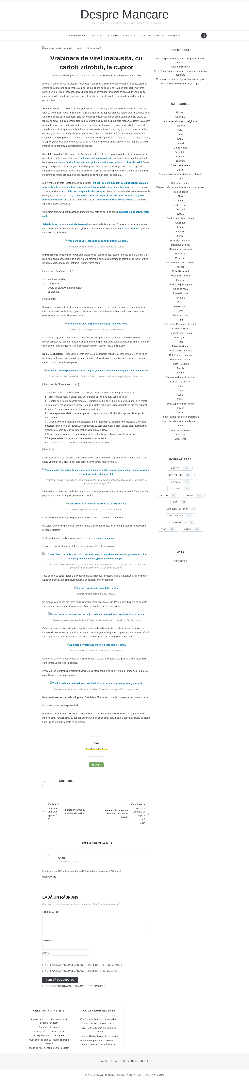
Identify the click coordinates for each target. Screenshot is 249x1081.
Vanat (180, 425)
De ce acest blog (167, 35)
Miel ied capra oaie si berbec (180, 262)
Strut (180, 390)
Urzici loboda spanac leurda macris (180, 421)
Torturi (180, 412)
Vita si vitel (135, 75)
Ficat (180, 196)
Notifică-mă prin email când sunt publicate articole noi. (82, 971)
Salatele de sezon (52, 224)
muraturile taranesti (77, 224)
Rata (180, 342)
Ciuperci (180, 161)
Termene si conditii (135, 1061)
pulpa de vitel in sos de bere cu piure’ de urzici (116, 162)
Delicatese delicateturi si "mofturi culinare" (180, 174)
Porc (180, 320)
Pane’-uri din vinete (180, 66)
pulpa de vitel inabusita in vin (96, 158)
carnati (180, 143)
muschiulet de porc (179, 509)
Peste (180, 302)
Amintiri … (180, 117)
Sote (180, 386)
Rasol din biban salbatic (106, 1019)
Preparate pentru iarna (180, 333)
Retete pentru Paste (180, 359)
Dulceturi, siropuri (180, 183)
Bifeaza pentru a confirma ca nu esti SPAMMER (74, 986)
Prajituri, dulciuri (180, 328)
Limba (180, 236)
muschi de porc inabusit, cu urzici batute (115, 183)
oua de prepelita (179, 522)
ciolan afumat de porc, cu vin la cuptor (109, 187)
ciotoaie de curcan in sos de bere (115, 199)
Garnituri (180, 209)
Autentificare (180, 561)
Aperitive (180, 125)
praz (167, 529)
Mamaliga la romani (180, 240)
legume (192, 495)
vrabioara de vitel (96, 749)
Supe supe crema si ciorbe (180, 403)
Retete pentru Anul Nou (180, 350)
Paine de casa (180, 289)
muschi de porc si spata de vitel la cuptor (83, 191)
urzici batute (135, 212)
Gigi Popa (68, 75)
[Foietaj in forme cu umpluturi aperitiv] (55, 811)
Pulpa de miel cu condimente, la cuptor (180, 83)
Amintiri (145, 35)
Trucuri (112, 35)
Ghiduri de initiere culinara (180, 218)
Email (46, 953)
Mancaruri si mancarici (180, 249)
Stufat (180, 395)
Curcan (180, 170)
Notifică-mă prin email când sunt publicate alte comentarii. (84, 965)
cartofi (179, 468)
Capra (180, 139)
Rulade (180, 368)
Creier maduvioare (180, 165)
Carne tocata (180, 148)
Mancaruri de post (180, 245)
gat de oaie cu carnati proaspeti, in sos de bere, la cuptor (102, 195)
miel (179, 502)
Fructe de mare (180, 205)
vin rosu (136, 228)
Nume (46, 940)
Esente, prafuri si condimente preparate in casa (180, 187)
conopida (179, 488)
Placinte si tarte (180, 315)
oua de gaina (179, 516)
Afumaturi (180, 112)
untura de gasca (105, 538)
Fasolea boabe (180, 192)
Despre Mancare (124, 14)
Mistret (180, 267)
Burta (180, 134)
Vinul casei (180, 434)
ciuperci (123, 212)
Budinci (180, 130)
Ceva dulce (180, 152)
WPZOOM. (159, 1075)
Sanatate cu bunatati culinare (180, 377)
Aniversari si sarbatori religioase (180, 121)
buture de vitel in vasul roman (74, 162)
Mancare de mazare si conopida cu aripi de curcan (116, 813)
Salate (180, 372)
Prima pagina (78, 35)
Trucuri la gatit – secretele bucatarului (180, 417)
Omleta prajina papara (180, 284)
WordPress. (107, 1075)
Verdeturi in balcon (180, 430)
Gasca (180, 214)
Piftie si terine (180, 306)
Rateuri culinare (180, 346)
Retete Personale (120, 75)
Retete (97, 35)
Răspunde (49, 877)
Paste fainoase (180, 293)
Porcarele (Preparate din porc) (180, 324)
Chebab (180, 156)
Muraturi (180, 280)
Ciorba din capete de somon (103, 1036)
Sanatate (128, 35)
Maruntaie (180, 253)
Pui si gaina (180, 337)
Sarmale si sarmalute (180, 381)
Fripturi (106, 75)
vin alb (123, 228)
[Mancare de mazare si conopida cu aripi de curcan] (138, 813)
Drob (180, 178)
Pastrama (180, 297)
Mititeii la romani (180, 271)
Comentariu (50, 912)
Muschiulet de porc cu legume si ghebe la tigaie (180, 79)
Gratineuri (180, 223)
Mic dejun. (180, 258)
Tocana (180, 408)
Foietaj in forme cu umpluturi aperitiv (75, 812)
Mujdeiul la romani (180, 275)
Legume (180, 231)
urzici (191, 529)
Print (98, 765)
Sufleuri (180, 399)
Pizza (180, 311)
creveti (166, 495)
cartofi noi (179, 475)
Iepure (180, 227)
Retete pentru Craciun (180, 355)
